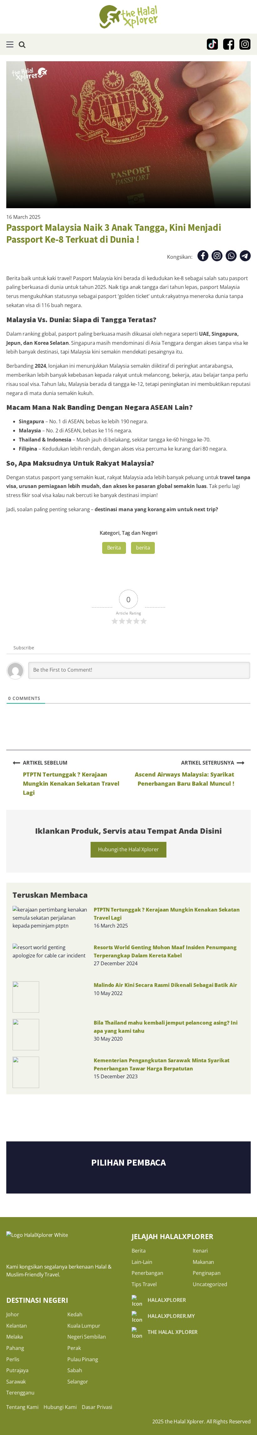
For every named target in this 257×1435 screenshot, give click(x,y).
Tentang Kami (22, 1407)
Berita (114, 547)
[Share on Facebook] (202, 257)
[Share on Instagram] (217, 257)
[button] (9, 44)
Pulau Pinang (82, 1359)
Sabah (74, 1370)
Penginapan (207, 1273)
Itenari (200, 1250)
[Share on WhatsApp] (231, 257)
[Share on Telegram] (245, 257)
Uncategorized (210, 1284)
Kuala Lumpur (83, 1325)
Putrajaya (17, 1370)
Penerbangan (147, 1273)
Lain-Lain (142, 1262)
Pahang (15, 1348)
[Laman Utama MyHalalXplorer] (128, 17)
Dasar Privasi (97, 1407)
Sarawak (16, 1381)
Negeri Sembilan (86, 1336)
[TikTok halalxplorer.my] (212, 44)
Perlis (12, 1359)
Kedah (74, 1314)
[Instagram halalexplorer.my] (245, 44)
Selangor (77, 1381)
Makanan (203, 1262)
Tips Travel (144, 1284)
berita (143, 547)
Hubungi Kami (60, 1407)
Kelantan (16, 1325)
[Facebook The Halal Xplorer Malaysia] (228, 44)
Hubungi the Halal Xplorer (128, 849)
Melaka (14, 1336)
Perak (74, 1348)
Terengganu (20, 1392)
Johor (12, 1314)
